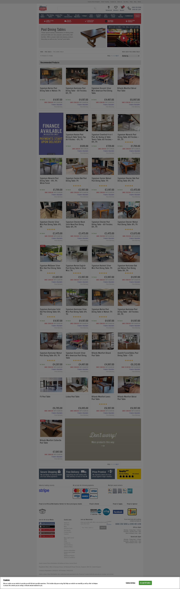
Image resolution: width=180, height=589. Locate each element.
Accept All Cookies (145, 583)
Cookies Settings (130, 583)
